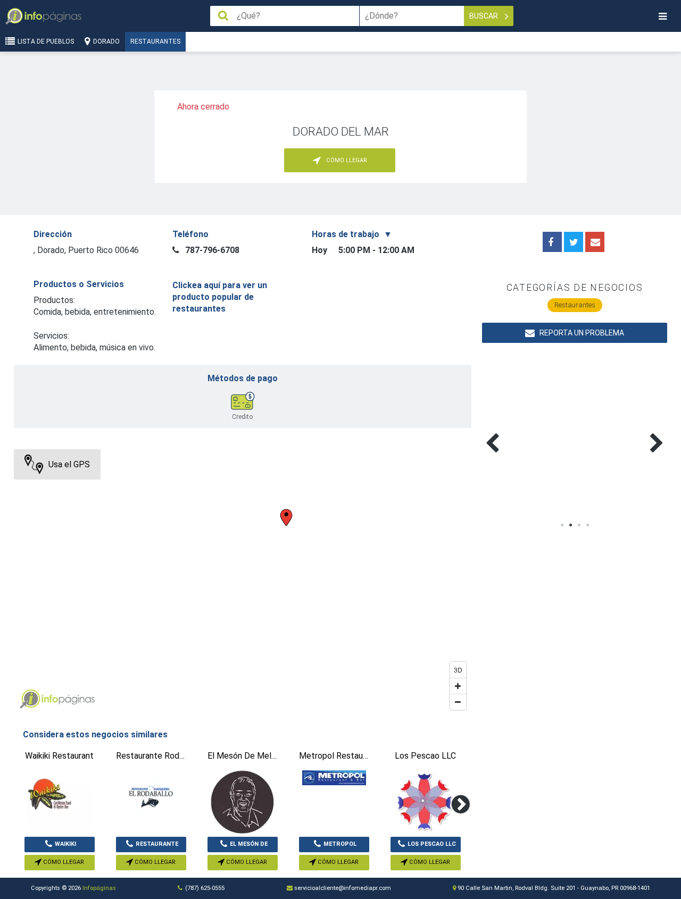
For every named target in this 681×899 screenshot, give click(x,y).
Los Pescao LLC (432, 844)
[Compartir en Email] (594, 242)
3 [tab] (579, 525)
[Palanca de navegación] (662, 16)
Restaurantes (155, 41)
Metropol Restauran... (335, 846)
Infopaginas (29, 699)
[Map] (242, 582)
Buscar (484, 16)
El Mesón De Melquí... (248, 846)
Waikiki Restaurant (59, 846)
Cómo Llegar (62, 862)
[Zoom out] (458, 702)
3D (458, 669)
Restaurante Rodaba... (157, 846)
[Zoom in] (458, 686)
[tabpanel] (528, 430)
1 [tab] (561, 525)
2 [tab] (570, 525)
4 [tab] (587, 525)
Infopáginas (99, 888)
